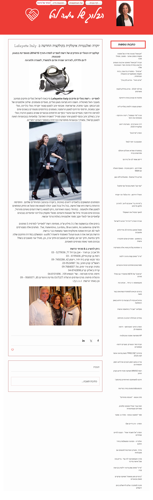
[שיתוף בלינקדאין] (83, 340)
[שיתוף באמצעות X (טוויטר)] (90, 340)
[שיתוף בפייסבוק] (98, 340)
